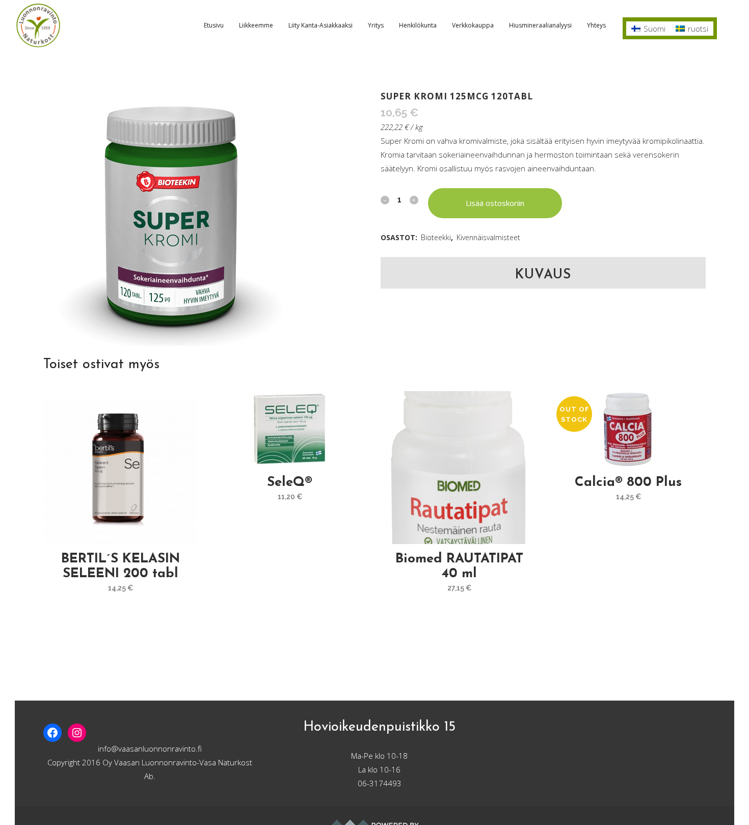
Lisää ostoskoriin (495, 203)
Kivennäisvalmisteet (488, 237)
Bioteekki (436, 237)
